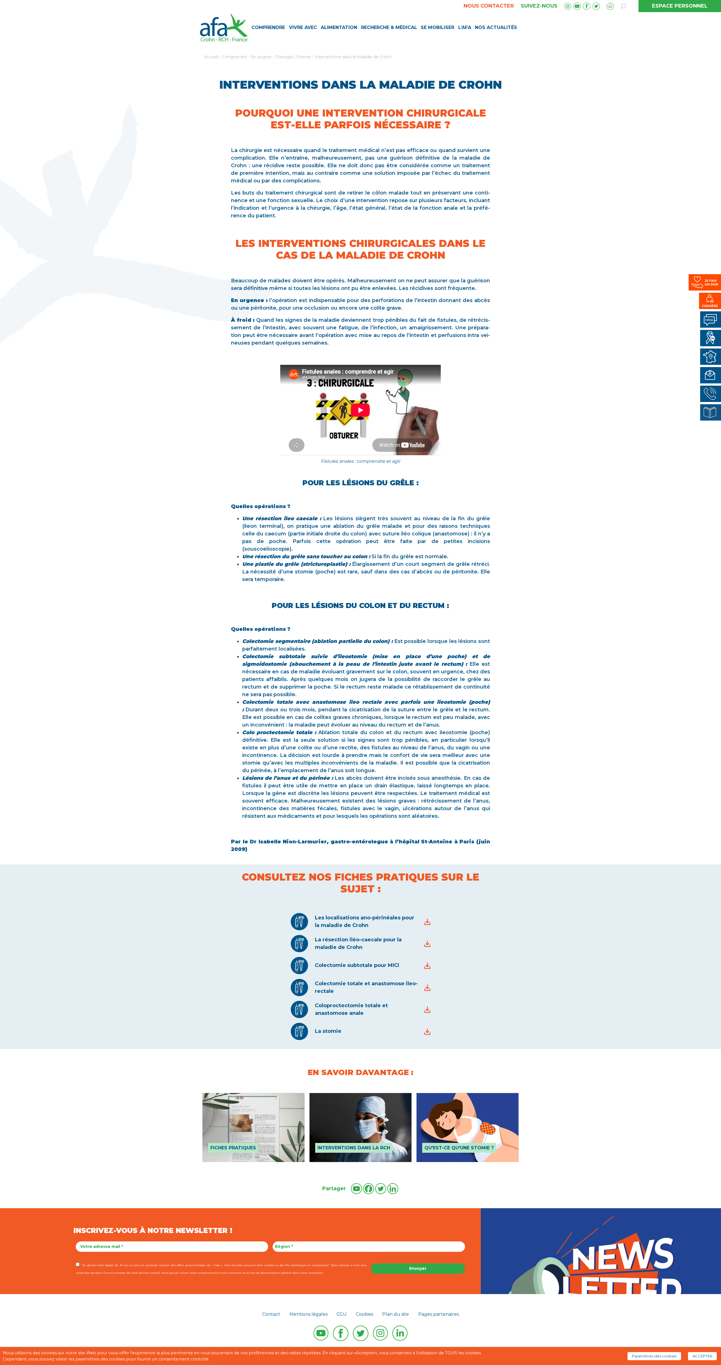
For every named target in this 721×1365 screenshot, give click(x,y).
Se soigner (261, 56)
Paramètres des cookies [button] (654, 1356)
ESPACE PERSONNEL (679, 6)
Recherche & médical (389, 27)
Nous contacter (489, 6)
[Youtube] (356, 1188)
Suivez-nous (539, 6)
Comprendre (268, 27)
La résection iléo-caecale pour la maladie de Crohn (358, 943)
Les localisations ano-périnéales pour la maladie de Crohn (364, 921)
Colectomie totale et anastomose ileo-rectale (366, 987)
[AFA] (224, 27)
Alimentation (339, 27)
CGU (342, 1314)
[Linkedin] (392, 1188)
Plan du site (395, 1314)
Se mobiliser (437, 27)
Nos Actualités (496, 27)
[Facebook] (368, 1188)
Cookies (364, 1314)
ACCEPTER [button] (702, 1356)
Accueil (211, 56)
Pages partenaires (438, 1314)
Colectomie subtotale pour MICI (357, 965)
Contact (271, 1314)
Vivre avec (303, 27)
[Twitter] (380, 1188)
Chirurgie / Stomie (293, 56)
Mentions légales (309, 1314)
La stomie (328, 1031)
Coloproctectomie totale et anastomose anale (351, 1009)
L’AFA (464, 27)
